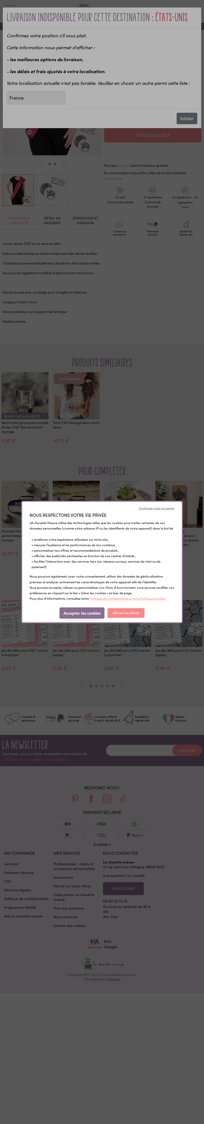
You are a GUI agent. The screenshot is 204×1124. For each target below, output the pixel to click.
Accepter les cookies (82, 613)
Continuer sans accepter (156, 508)
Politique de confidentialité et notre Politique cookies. (128, 598)
